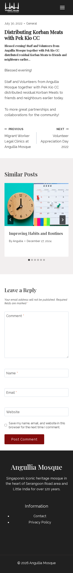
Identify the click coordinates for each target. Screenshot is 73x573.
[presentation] (36, 204)
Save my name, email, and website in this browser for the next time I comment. (37, 425)
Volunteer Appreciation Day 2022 (55, 138)
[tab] (29, 260)
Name (12, 373)
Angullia (18, 241)
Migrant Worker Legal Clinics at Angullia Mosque (17, 138)
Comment (15, 316)
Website (13, 412)
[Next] (63, 219)
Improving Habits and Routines (36, 233)
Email (11, 393)
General (31, 23)
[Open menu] (62, 7)
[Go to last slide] (10, 219)
